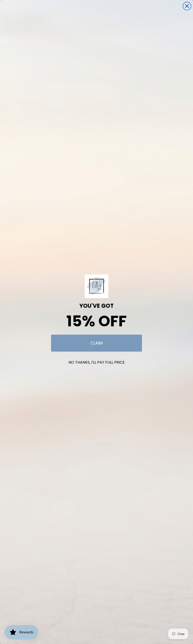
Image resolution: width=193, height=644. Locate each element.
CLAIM (96, 343)
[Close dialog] (187, 6)
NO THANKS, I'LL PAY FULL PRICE (96, 362)
